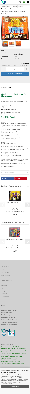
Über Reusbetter (5, 307)
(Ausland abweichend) (18, 54)
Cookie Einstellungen (6, 299)
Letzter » (20, 6)
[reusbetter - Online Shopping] (3, 2)
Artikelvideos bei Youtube (8, 317)
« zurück (9, 6)
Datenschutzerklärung (6, 383)
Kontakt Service (5, 296)
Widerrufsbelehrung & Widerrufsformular (6, 274)
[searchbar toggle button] (20, 2)
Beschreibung (6, 87)
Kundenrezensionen (8, 172)
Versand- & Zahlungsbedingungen (6, 279)
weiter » (15, 6)
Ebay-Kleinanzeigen (6, 314)
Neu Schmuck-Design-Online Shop (9, 319)
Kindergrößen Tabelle (6, 312)
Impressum (4, 285)
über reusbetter (5, 266)
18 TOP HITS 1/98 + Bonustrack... (14, 203)
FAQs (2, 269)
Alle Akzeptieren (15, 386)
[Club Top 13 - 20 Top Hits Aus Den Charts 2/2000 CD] (15, 27)
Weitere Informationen (15, 390)
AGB (2, 288)
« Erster (4, 6)
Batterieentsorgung (12, 322)
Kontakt (3, 283)
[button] (3, 69)
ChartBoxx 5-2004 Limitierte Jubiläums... (15, 239)
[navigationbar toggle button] (28, 2)
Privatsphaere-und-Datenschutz (6, 292)
